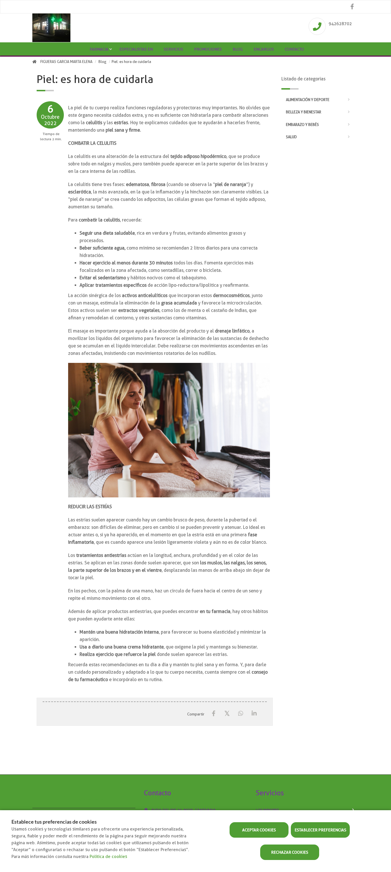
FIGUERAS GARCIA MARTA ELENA (66, 62)
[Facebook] (213, 713)
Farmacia (99, 49)
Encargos (264, 49)
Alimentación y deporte (307, 100)
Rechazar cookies (289, 852)
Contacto (294, 49)
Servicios (173, 49)
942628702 (340, 23)
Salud (291, 137)
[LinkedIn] (254, 713)
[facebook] (352, 6)
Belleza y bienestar (303, 112)
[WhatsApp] (240, 713)
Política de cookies (108, 856)
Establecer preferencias (320, 830)
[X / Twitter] (227, 713)
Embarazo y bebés (302, 124)
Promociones (208, 49)
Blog (238, 49)
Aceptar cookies (259, 830)
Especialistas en (136, 49)
